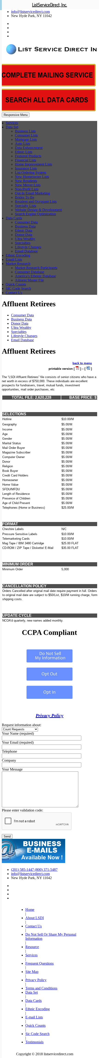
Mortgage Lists (26, 139)
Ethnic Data (23, 230)
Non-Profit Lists (26, 189)
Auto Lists (22, 144)
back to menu (82, 363)
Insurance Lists (26, 168)
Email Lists (14, 259)
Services (12, 123)
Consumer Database (29, 272)
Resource (32, 947)
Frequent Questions (39, 963)
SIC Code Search (18, 288)
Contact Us (14, 293)
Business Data (25, 226)
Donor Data (23, 235)
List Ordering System (30, 173)
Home (29, 910)
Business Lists (25, 131)
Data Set (12, 127)
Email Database (26, 251)
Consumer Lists (26, 135)
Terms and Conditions (41, 988)
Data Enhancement (29, 148)
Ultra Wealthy (25, 239)
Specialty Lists (25, 206)
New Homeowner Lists (32, 177)
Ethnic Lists (23, 152)
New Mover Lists (28, 185)
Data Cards (14, 218)
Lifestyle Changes (28, 247)
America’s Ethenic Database (35, 276)
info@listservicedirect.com (30, 12)
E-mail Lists (34, 1017)
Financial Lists (25, 160)
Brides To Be (24, 197)
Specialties (22, 243)
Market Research (18, 264)
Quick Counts (16, 284)
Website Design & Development (38, 210)
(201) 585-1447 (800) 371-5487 (34, 870)
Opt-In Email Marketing (32, 193)
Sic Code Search (37, 1034)
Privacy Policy (49, 715)
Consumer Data (26, 222)
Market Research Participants (36, 268)
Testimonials (34, 1042)
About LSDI (34, 918)
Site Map (31, 972)
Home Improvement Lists (33, 164)
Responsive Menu (16, 115)
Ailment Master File (29, 280)
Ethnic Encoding (18, 255)
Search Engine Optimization (35, 214)
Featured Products (28, 156)
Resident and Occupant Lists (36, 202)
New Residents (26, 181)
